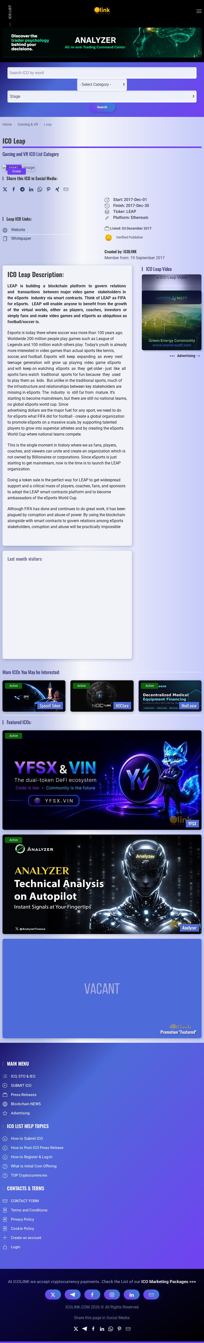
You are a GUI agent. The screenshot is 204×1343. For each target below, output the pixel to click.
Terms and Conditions (29, 1210)
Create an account (26, 1238)
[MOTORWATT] (172, 320)
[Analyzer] (102, 42)
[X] (53, 1294)
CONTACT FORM (25, 1201)
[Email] (151, 1294)
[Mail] (65, 189)
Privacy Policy (22, 1219)
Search (102, 107)
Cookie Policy (22, 1228)
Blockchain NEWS (26, 1104)
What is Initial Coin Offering (33, 1166)
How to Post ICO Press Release (37, 1147)
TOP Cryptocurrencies (29, 1175)
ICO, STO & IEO (23, 1076)
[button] (199, 11)
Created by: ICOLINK (120, 251)
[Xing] (57, 189)
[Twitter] (4, 189)
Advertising (186, 356)
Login (15, 1247)
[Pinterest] (48, 189)
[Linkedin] (102, 1328)
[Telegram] (22, 189)
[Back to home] (102, 11)
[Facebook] (13, 189)
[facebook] (93, 1328)
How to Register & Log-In (31, 1157)
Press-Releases (24, 1095)
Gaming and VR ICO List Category (30, 153)
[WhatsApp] (39, 189)
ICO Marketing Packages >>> (168, 1281)
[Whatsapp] (110, 1328)
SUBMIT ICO (21, 1085)
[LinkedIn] (31, 189)
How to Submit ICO (27, 1138)
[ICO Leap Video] (172, 289)
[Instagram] (112, 1294)
